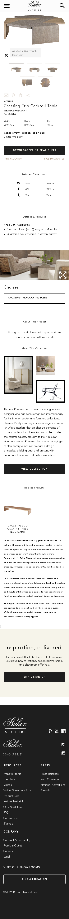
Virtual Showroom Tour (17, 790)
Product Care (11, 796)
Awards (45, 790)
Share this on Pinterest (13, 95)
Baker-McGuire (34, 6)
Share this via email (6, 95)
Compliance (10, 818)
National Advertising (53, 785)
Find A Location (13, 159)
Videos (7, 785)
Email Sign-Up (34, 677)
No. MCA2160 (17, 532)
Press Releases (50, 774)
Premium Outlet (12, 845)
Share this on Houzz (20, 95)
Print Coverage (50, 779)
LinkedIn (63, 731)
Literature (9, 779)
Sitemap (8, 823)
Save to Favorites (54, 159)
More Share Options (28, 95)
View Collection (34, 469)
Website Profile (12, 774)
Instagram (63, 744)
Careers (8, 851)
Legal (6, 856)
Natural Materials (13, 801)
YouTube (56, 731)
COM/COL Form (13, 807)
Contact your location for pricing (24, 133)
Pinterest (50, 731)
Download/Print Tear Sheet (34, 150)
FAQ (5, 812)
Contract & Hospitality (17, 840)
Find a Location (34, 879)
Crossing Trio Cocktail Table (27, 298)
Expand (6, 55)
